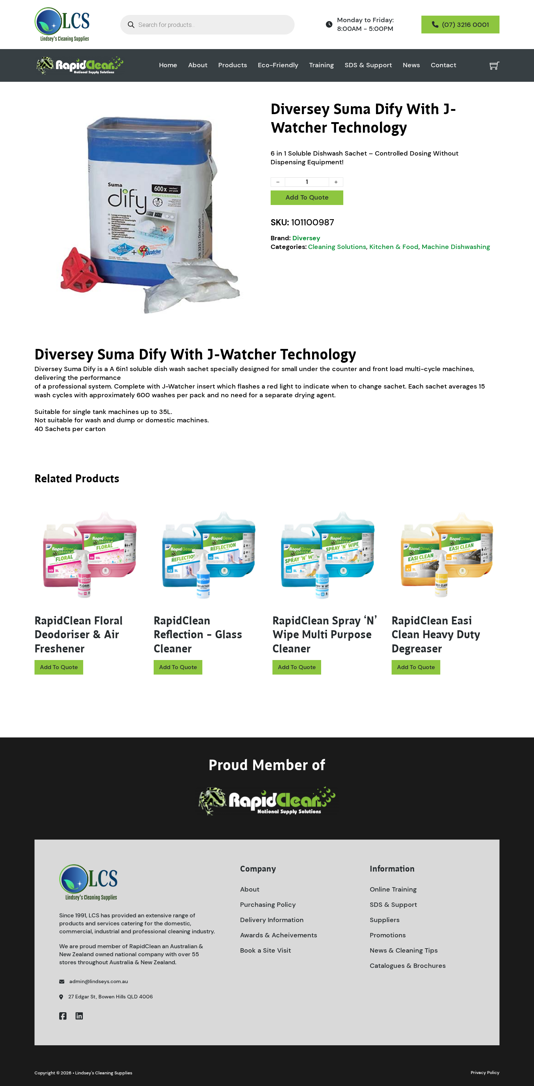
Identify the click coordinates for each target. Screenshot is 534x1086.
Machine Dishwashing (456, 246)
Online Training (393, 889)
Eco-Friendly (278, 65)
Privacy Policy (485, 1072)
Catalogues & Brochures (408, 965)
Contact (443, 65)
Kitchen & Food (393, 246)
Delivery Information (272, 920)
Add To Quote (307, 197)
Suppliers (385, 920)
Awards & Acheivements (278, 935)
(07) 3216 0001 (465, 24)
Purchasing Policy (268, 904)
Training (321, 65)
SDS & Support (368, 65)
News (411, 65)
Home (168, 65)
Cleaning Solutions (337, 246)
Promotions (388, 935)
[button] (253, 110)
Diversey (306, 238)
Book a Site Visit (265, 950)
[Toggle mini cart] (494, 66)
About (197, 65)
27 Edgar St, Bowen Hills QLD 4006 (110, 996)
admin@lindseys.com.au (98, 981)
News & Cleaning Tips (404, 950)
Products (232, 65)
